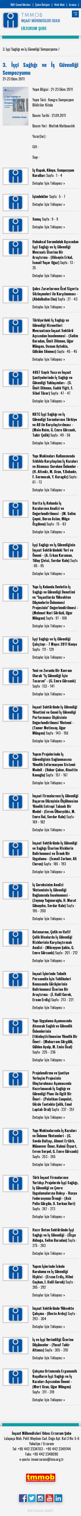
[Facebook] (23, 1497)
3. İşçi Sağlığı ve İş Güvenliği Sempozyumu (30, 49)
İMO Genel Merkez (21, 4)
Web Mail (59, 4)
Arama (72, 4)
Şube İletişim (42, 4)
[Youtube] (49, 1497)
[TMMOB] (40, 1477)
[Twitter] (32, 1497)
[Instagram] (40, 1497)
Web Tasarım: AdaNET (40, 1510)
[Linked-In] (58, 1497)
